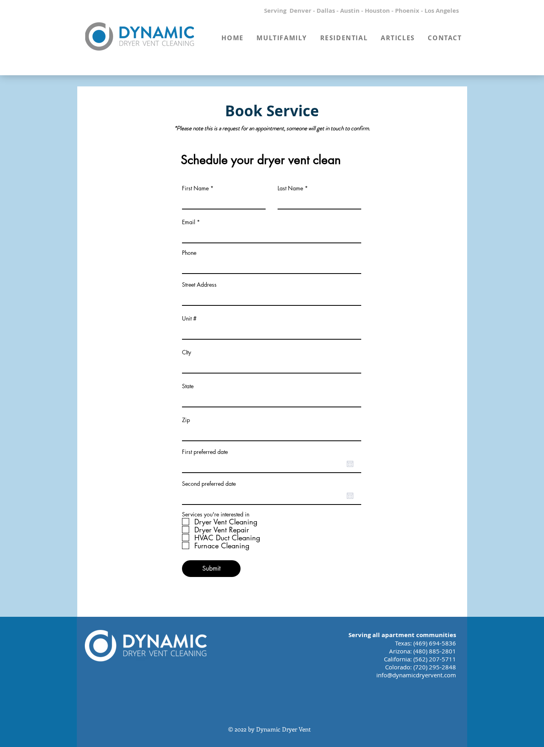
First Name (195, 188)
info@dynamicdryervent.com (416, 675)
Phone (189, 253)
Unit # (189, 318)
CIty (186, 352)
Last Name (290, 188)
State (188, 386)
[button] (282, 37)
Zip (186, 420)
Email (188, 222)
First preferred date (205, 452)
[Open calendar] (350, 464)
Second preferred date (209, 484)
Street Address (199, 284)
